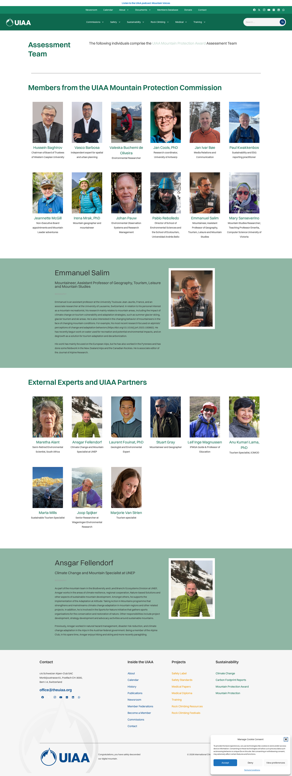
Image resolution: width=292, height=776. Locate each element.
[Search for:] (262, 22)
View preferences (275, 762)
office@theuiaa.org (56, 690)
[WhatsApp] (283, 9)
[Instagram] (264, 9)
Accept (225, 762)
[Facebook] (254, 9)
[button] (285, 739)
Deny (250, 762)
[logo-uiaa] (18, 22)
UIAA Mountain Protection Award (179, 43)
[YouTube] (268, 9)
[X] (259, 9)
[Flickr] (273, 9)
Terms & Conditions (252, 770)
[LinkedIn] (278, 9)
